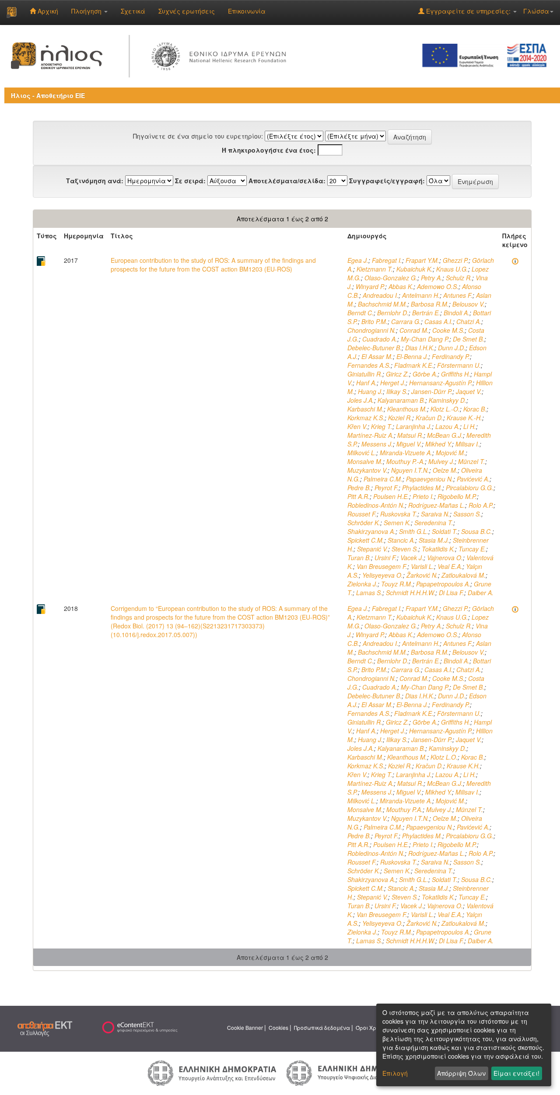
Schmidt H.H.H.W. (410, 592)
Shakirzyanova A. (371, 531)
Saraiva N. (435, 513)
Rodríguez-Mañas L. (436, 505)
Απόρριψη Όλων (461, 1073)
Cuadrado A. (379, 339)
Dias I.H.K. (419, 347)
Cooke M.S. (448, 330)
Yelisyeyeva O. (382, 575)
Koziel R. (400, 417)
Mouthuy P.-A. (405, 461)
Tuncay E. (472, 548)
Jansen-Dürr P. (431, 391)
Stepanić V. (372, 548)
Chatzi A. (468, 321)
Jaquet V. (469, 391)
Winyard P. (370, 286)
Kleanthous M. (407, 409)
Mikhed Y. (438, 443)
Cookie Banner (245, 1027)
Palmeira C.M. (383, 478)
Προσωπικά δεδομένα (322, 1027)
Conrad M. (414, 330)
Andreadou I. (381, 295)
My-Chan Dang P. (425, 339)
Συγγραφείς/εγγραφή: (387, 180)
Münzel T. (471, 461)
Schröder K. (363, 522)
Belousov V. (468, 304)
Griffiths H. (455, 374)
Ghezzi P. (456, 260)
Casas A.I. (438, 321)
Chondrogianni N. (371, 330)
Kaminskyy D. (447, 400)
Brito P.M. (374, 321)
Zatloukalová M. (463, 575)
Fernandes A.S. (369, 365)
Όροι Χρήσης (372, 1027)
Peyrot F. (386, 487)
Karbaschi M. (365, 409)
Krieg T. (381, 426)
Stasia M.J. (434, 540)
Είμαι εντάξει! (516, 1073)
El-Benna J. (412, 356)
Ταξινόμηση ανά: (94, 180)
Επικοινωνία (247, 11)
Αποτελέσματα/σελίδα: (287, 180)
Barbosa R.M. (430, 304)
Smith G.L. (413, 531)
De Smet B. (468, 339)
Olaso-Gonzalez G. (390, 277)
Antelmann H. (421, 295)
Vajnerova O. (445, 557)
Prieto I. (423, 496)
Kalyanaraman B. (401, 400)
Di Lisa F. (451, 592)
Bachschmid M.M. (382, 304)
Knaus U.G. (452, 269)
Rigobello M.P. (457, 496)
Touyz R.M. (397, 583)
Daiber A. (481, 592)
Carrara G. (406, 321)
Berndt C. (360, 312)
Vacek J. (412, 557)
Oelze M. (445, 470)
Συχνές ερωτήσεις (186, 11)
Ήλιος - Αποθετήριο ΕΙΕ (48, 95)
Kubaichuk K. (414, 269)
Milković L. (361, 452)
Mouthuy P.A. (404, 809)
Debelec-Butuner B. (374, 347)
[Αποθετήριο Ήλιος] (11, 12)
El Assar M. (377, 356)
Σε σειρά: (190, 180)
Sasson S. (467, 513)
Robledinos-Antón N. (376, 505)
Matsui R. (410, 435)
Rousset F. (362, 513)
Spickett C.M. (365, 540)
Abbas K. (400, 286)
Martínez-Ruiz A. (370, 435)
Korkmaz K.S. (366, 417)
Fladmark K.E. (414, 365)
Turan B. (359, 557)
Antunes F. (457, 295)
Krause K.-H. (464, 417)
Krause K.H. (463, 765)
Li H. (469, 426)
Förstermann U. (459, 365)
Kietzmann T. (375, 269)
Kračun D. (429, 417)
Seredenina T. (433, 522)
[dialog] (463, 1045)
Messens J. (377, 443)
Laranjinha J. (414, 426)
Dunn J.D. (452, 347)
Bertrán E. (426, 312)
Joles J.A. (360, 400)
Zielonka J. (362, 583)
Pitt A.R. (358, 496)
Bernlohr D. (393, 312)
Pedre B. (359, 487)
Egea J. (357, 260)
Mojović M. (451, 452)
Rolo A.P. (481, 505)
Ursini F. (385, 557)
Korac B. (474, 409)
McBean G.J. (445, 435)
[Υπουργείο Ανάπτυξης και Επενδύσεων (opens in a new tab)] (212, 1072)
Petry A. (431, 277)
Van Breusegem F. (382, 566)
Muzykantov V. (367, 470)
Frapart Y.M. (422, 260)
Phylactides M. (422, 487)
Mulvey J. (441, 461)
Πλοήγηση (87, 11)
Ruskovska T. (398, 513)
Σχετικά (133, 11)
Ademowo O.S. (437, 286)
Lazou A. (447, 426)
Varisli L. (422, 566)
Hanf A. (366, 382)
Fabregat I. (387, 260)
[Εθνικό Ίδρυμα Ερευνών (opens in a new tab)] (221, 54)
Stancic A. (401, 540)
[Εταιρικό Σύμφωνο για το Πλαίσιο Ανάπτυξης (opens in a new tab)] (487, 54)
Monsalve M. (365, 461)
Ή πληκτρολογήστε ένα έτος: (269, 150)
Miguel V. (409, 443)
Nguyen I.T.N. (410, 470)
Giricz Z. (397, 374)
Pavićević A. (473, 478)
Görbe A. (425, 374)
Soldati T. (445, 531)
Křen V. (357, 426)
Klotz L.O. (444, 757)
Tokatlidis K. (438, 548)
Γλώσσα (536, 11)
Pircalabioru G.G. (470, 487)
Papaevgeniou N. (429, 478)
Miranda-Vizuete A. (406, 452)
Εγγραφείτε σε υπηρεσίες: (468, 11)
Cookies (278, 1027)
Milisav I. (467, 443)
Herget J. (393, 382)
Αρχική (47, 11)
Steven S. (405, 548)
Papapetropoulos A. (443, 583)
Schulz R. (459, 277)
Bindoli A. (456, 312)
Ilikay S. (397, 391)
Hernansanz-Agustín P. (440, 382)
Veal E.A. (450, 566)
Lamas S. (369, 592)
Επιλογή (395, 1073)
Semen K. (397, 522)
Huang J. (370, 391)
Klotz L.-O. (445, 409)
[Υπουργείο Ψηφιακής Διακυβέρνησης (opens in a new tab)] (349, 1072)
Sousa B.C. (476, 531)
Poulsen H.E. (391, 496)
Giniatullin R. (364, 374)
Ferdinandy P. (451, 356)
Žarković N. (422, 575)
